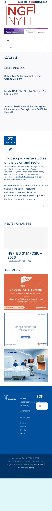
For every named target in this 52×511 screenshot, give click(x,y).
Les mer (42, 206)
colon (41, 172)
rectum (7, 179)
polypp (41, 177)
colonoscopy (9, 174)
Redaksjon (11, 166)
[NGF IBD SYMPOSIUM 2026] (26, 237)
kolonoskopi (27, 177)
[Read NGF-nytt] (20, 3)
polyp (35, 177)
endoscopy (34, 174)
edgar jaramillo (22, 174)
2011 (6, 169)
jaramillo (17, 177)
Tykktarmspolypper (12, 172)
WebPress (38, 464)
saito (13, 179)
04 (42, 166)
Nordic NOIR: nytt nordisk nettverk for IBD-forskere (25, 92)
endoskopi (8, 177)
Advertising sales (26, 468)
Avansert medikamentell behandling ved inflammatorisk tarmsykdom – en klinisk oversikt (25, 109)
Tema (33, 169)
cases (35, 172)
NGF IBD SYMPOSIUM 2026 (25, 255)
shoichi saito (21, 179)
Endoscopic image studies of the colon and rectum (25, 160)
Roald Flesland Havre (24, 430)
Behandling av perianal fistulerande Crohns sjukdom (23, 77)
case (30, 172)
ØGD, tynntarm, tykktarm (19, 169)
